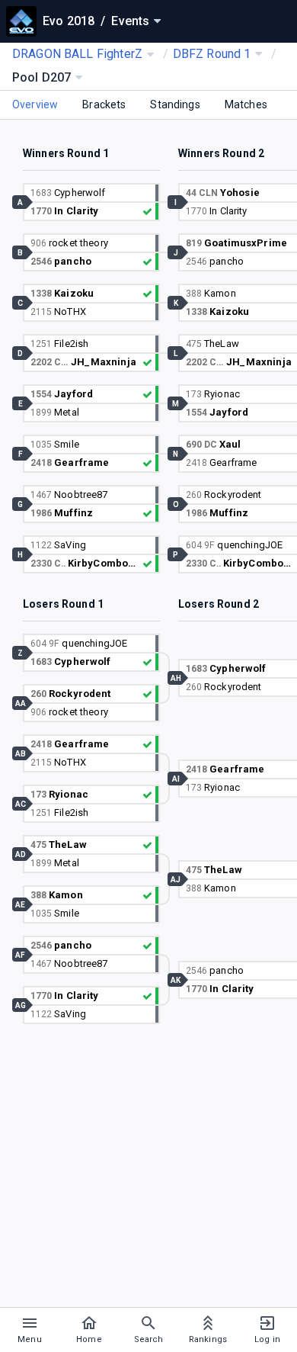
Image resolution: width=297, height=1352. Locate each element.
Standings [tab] (175, 104)
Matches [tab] (246, 104)
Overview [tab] (35, 104)
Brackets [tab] (104, 104)
